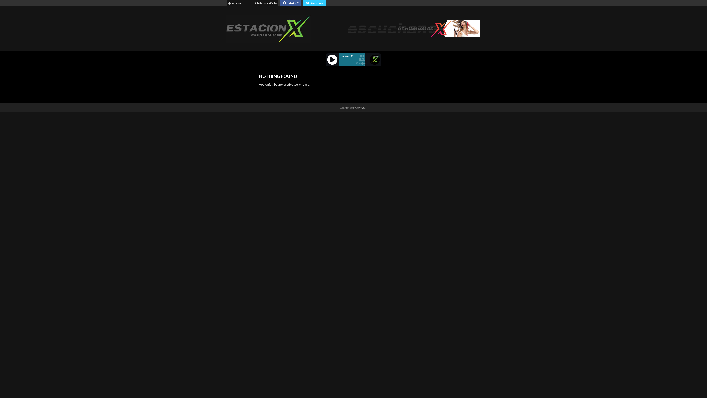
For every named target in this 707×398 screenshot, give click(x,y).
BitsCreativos (356, 107)
